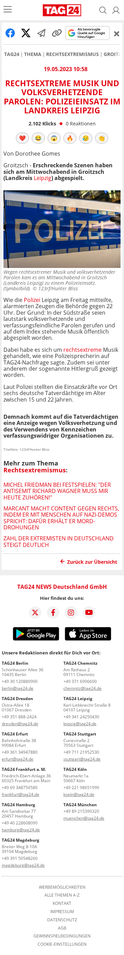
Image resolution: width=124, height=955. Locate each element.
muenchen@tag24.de (83, 818)
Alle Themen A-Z (62, 895)
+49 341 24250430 (81, 717)
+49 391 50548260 (20, 858)
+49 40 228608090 (20, 823)
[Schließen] (117, 33)
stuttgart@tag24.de (82, 759)
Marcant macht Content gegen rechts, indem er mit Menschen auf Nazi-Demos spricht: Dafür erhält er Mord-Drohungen (61, 518)
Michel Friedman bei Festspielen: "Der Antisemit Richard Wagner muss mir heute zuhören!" (57, 491)
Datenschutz (62, 920)
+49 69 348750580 (20, 787)
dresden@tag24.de (20, 724)
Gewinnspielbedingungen (62, 936)
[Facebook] (53, 612)
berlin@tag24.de (17, 688)
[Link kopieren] (57, 33)
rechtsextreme (83, 349)
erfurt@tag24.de (17, 759)
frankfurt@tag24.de (20, 794)
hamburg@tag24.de (21, 830)
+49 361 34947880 (20, 752)
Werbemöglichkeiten (62, 887)
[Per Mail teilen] (41, 33)
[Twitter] (35, 612)
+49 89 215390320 (81, 811)
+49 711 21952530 (81, 752)
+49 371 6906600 (80, 681)
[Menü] (7, 10)
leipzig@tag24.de (79, 724)
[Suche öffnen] (103, 10)
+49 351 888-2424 (19, 717)
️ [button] (22, 138)
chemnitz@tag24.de (82, 688)
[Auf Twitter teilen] (26, 33)
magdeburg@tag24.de (23, 865)
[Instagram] (71, 612)
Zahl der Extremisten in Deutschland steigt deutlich (58, 541)
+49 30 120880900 (20, 681)
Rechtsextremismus (72, 54)
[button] (116, 10)
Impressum (62, 911)
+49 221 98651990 (81, 787)
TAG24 (11, 54)
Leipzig (42, 178)
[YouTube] (89, 612)
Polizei (32, 300)
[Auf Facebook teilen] (10, 33)
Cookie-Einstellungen (62, 944)
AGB (62, 928)
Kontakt (62, 903)
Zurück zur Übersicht (92, 562)
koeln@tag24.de (78, 794)
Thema (32, 54)
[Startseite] (62, 10)
